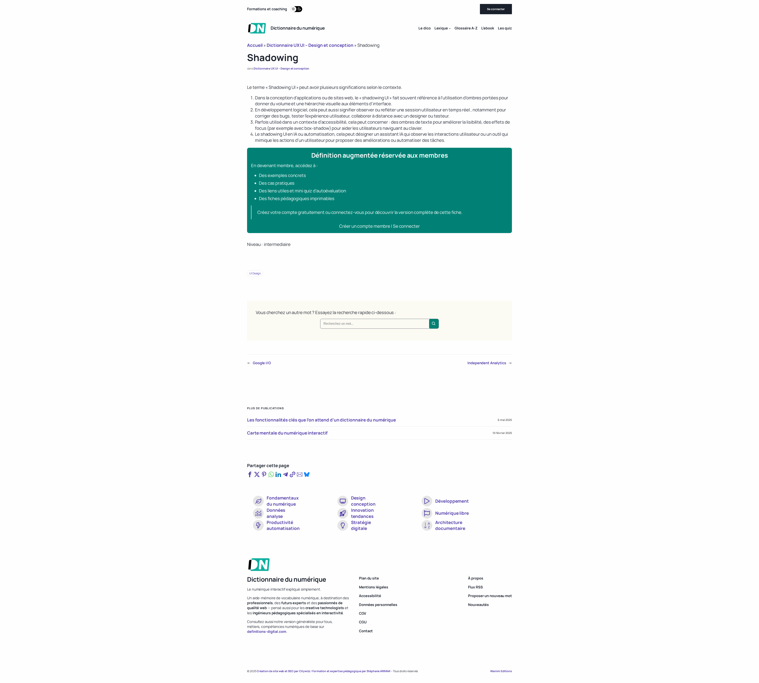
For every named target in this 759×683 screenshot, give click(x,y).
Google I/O (262, 362)
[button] (250, 474)
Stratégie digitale (361, 525)
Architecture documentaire (450, 525)
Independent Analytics (486, 362)
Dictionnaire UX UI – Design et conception (310, 45)
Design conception (363, 501)
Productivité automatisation (283, 525)
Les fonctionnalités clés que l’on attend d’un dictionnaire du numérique (321, 420)
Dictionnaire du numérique (298, 28)
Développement (452, 501)
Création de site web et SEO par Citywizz (283, 671)
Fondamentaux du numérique (283, 501)
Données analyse (276, 513)
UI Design (255, 273)
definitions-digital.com (266, 631)
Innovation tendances (362, 513)
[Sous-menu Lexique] (450, 28)
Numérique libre (452, 513)
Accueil (255, 45)
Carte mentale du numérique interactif (287, 433)
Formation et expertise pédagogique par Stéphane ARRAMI (351, 671)
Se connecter (496, 9)
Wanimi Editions (501, 671)
